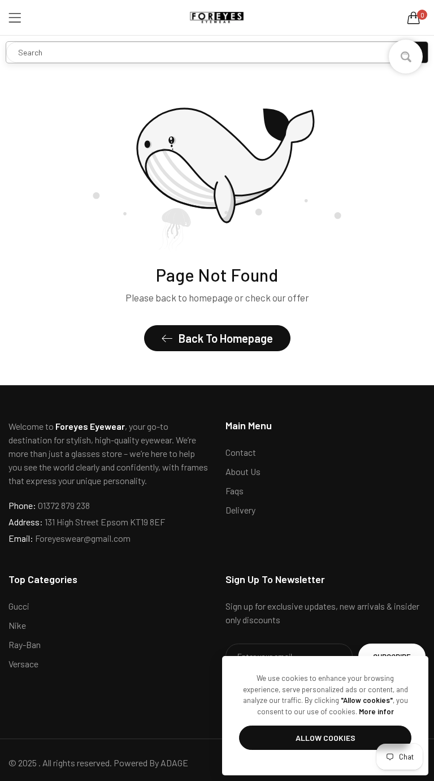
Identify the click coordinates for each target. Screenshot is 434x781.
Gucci (18, 606)
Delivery (240, 509)
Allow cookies (325, 738)
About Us (243, 471)
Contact (240, 452)
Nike (17, 625)
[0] (413, 17)
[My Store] (217, 17)
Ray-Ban (24, 644)
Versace (23, 663)
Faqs (234, 490)
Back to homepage (226, 338)
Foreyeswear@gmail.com (69, 538)
